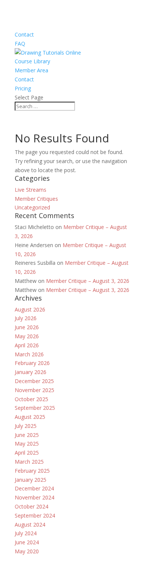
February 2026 (32, 362)
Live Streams (30, 189)
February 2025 (32, 470)
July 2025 (26, 425)
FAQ (20, 43)
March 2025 (29, 461)
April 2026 (27, 345)
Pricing (23, 88)
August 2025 (30, 416)
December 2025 (34, 381)
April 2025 (27, 452)
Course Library (32, 61)
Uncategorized (32, 207)
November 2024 (34, 497)
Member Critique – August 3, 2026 (87, 280)
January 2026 (30, 372)
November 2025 (34, 390)
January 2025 (30, 479)
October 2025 (31, 399)
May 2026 (27, 336)
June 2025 (27, 434)
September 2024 (35, 515)
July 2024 (26, 533)
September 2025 (35, 407)
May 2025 (27, 443)
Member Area (31, 70)
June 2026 (27, 327)
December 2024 (34, 488)
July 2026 (26, 318)
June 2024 (27, 542)
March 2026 (29, 354)
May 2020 (27, 551)
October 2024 (31, 506)
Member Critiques (36, 198)
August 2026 (30, 309)
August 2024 (30, 524)
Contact (24, 34)
